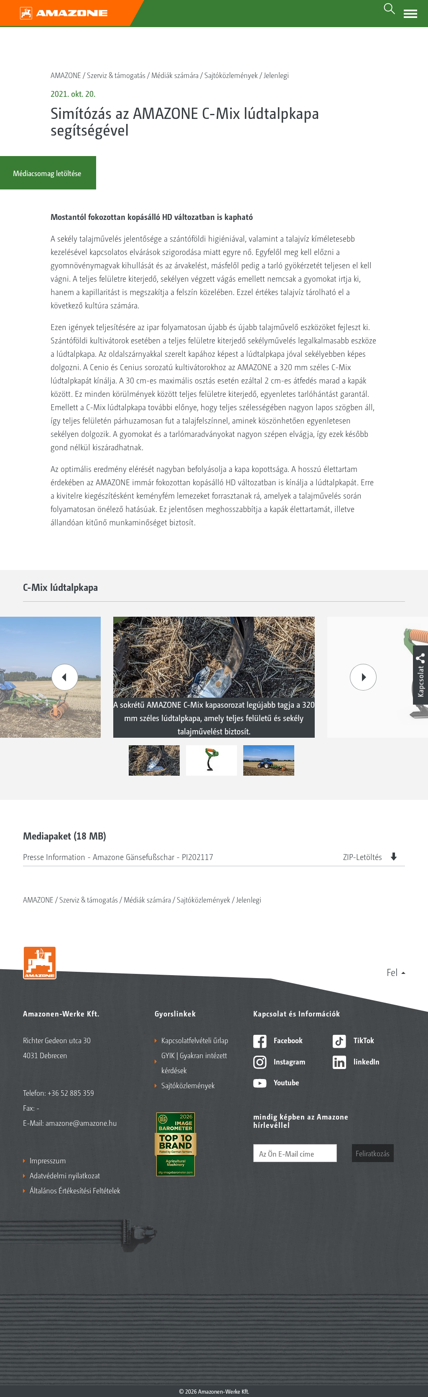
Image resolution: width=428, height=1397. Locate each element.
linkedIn (366, 1061)
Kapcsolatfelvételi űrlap (194, 1040)
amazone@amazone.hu (81, 1122)
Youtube (285, 1082)
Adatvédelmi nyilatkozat (65, 1175)
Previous (64, 677)
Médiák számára (175, 74)
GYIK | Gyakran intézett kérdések (194, 1062)
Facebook (287, 1040)
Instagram (288, 1061)
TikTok (363, 1040)
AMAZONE (66, 74)
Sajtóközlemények (231, 74)
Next (363, 677)
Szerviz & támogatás (116, 74)
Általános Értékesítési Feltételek (75, 1190)
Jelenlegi (276, 74)
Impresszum (48, 1160)
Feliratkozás (373, 1153)
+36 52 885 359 (71, 1092)
